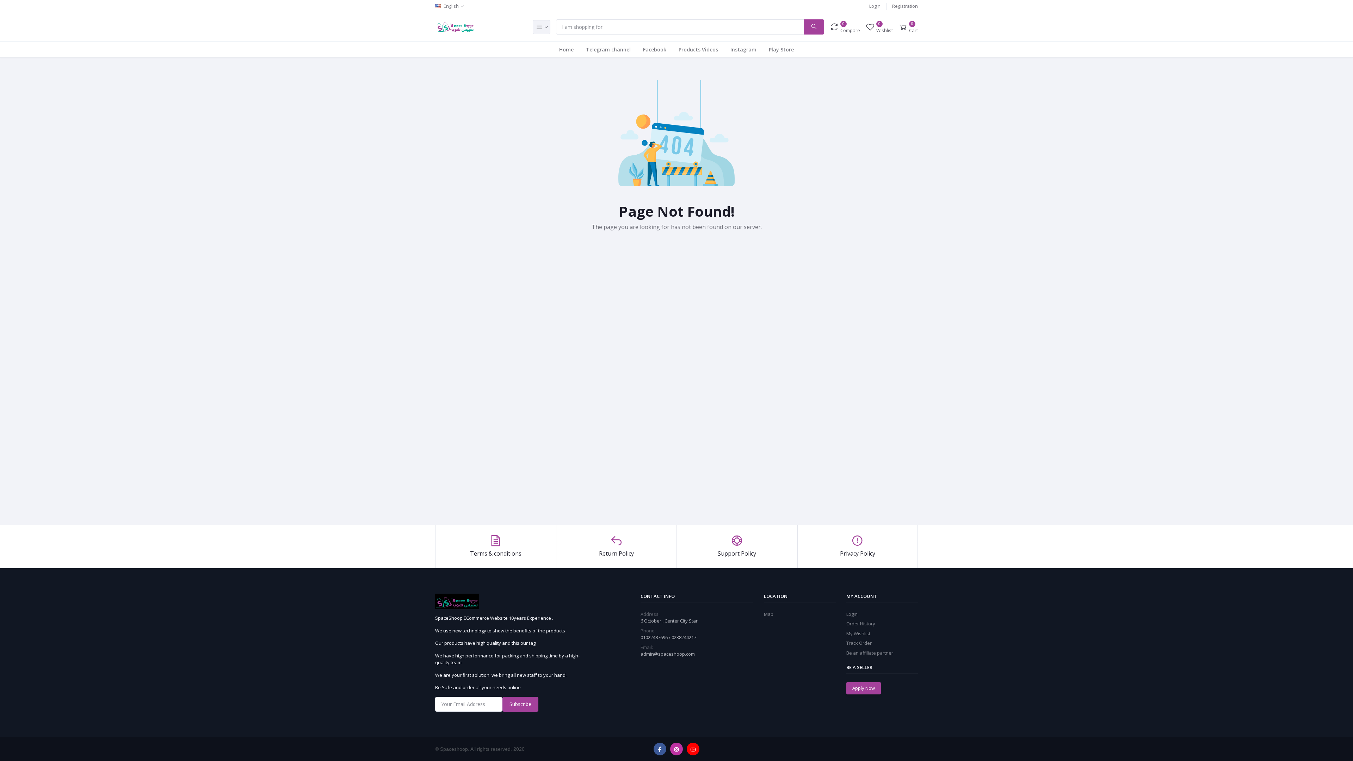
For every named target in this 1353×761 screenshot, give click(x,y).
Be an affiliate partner (869, 653)
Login (875, 6)
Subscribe (520, 704)
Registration (905, 6)
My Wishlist (858, 633)
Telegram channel (608, 49)
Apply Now (863, 688)
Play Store (781, 49)
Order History (860, 623)
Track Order (859, 643)
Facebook (654, 49)
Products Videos (698, 49)
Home (566, 49)
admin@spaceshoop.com (668, 654)
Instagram (743, 49)
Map (768, 614)
